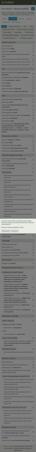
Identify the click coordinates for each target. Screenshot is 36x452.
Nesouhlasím (6, 231)
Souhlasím (15, 231)
